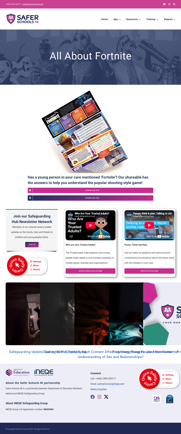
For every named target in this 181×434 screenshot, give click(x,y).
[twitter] (174, 4)
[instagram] (169, 4)
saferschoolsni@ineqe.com (33, 4)
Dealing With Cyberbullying (65, 352)
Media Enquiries (98, 389)
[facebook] (164, 4)
